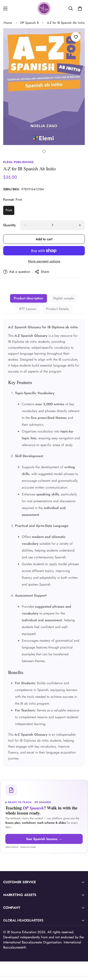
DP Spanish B (29, 22)
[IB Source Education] (44, 8)
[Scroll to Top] (80, 954)
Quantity (9, 225)
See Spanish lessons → (44, 838)
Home (8, 22)
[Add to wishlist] (76, 37)
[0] (80, 8)
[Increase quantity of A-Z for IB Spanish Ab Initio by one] (80, 225)
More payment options (44, 261)
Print (10, 211)
